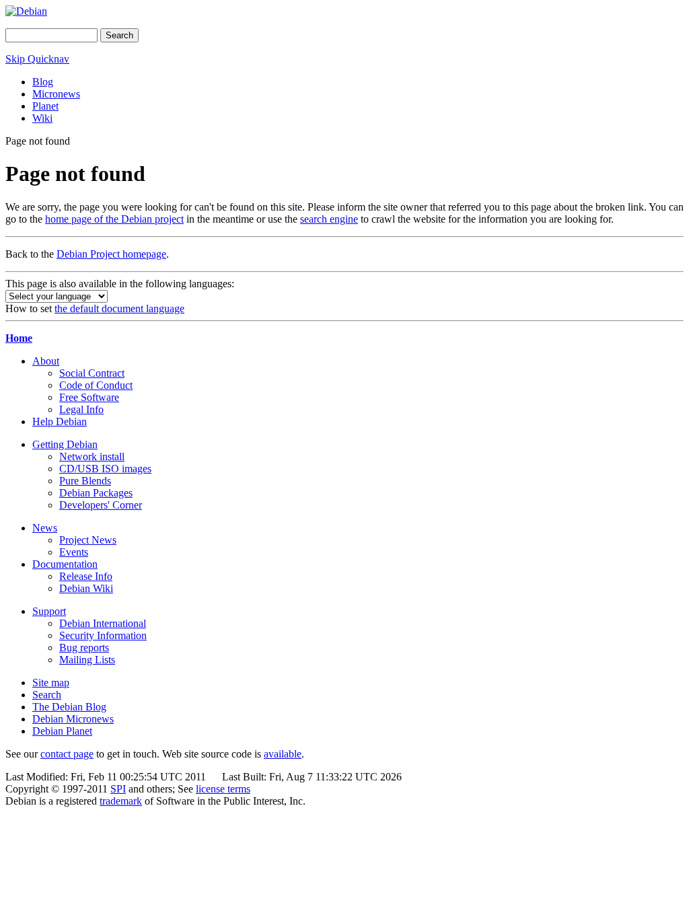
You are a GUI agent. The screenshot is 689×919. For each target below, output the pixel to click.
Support (49, 611)
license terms (223, 789)
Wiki (42, 118)
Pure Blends (85, 480)
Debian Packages (96, 493)
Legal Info (81, 409)
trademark (121, 801)
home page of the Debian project (114, 219)
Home (18, 338)
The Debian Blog (69, 706)
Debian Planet (62, 731)
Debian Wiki (86, 588)
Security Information (103, 635)
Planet (45, 106)
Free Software (89, 397)
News (44, 528)
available (282, 754)
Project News (87, 540)
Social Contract (91, 373)
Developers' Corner (100, 505)
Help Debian (59, 421)
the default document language (119, 308)
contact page (67, 754)
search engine (329, 219)
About (45, 361)
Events (73, 552)
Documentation (65, 564)
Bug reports (84, 647)
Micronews (56, 94)
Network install (91, 456)
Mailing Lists (87, 659)
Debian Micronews (73, 719)
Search (46, 694)
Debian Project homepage (111, 254)
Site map (50, 682)
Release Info (85, 576)
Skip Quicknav (37, 59)
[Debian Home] (26, 11)
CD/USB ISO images (105, 468)
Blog (42, 81)
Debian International (102, 623)
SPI (118, 789)
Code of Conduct (96, 385)
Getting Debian (65, 444)
